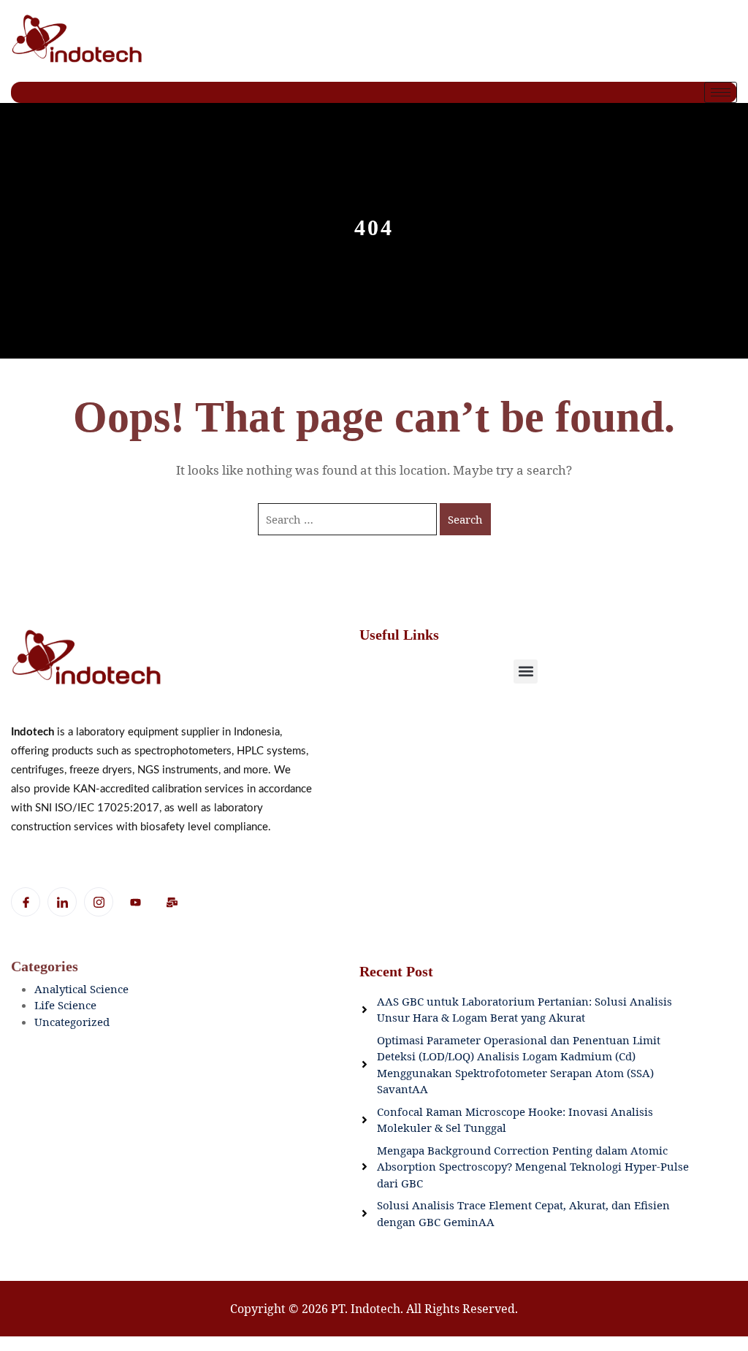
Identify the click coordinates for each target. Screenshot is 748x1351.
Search (465, 519)
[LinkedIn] (62, 901)
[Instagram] (98, 901)
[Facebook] (25, 901)
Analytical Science (81, 988)
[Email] (171, 902)
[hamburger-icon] (720, 92)
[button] (526, 671)
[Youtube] (135, 902)
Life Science (65, 1005)
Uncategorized (72, 1021)
